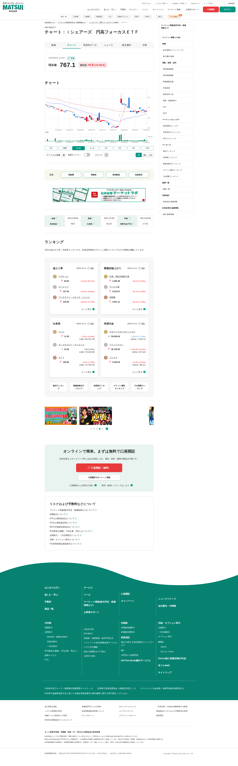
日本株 (76, 16)
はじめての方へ (93, 9)
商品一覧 (64, 16)
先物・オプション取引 (169, 623)
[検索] (224, 3)
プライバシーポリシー (127, 715)
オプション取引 (165, 636)
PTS (47, 660)
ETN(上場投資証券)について (62, 523)
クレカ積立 (174, 16)
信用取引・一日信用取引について (64, 535)
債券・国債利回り (170, 101)
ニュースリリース (167, 599)
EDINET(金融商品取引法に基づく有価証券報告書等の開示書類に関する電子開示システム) (85, 693)
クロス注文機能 (91, 647)
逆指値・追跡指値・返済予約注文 (99, 638)
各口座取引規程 (51, 707)
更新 (72, 58)
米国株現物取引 (128, 628)
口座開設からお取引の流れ (81, 485)
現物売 (93, 175)
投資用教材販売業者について (93, 711)
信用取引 (49, 632)
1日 (51, 148)
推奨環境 (159, 715)
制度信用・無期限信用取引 (57, 637)
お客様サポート (192, 9)
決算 (145, 45)
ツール (145, 9)
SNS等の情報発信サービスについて (58, 720)
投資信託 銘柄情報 (170, 202)
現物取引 (49, 628)
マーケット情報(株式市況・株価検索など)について (72, 510)
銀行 (159, 16)
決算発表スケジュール (171, 132)
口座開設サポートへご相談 (99, 477)
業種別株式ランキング (171, 164)
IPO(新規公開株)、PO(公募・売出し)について (70, 531)
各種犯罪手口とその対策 (91, 707)
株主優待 (126, 45)
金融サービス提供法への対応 (56, 715)
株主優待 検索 (168, 56)
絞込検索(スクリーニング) (173, 50)
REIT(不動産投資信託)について (63, 527)
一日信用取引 (52, 646)
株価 (53, 45)
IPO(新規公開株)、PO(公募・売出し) (61, 651)
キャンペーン (158, 9)
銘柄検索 (231, 3)
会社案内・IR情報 (178, 3)
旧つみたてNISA (167, 652)
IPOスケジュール (169, 138)
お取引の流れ (90, 656)
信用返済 (138, 175)
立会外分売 (89, 629)
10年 (147, 148)
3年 (120, 148)
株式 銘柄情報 (168, 214)
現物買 (71, 175)
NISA (136, 16)
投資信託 (99, 16)
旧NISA (163, 647)
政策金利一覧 (168, 94)
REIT (165, 113)
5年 (133, 148)
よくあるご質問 (160, 3)
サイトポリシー (88, 715)
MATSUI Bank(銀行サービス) (135, 660)
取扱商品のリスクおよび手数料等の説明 (171, 711)
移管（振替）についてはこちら (115, 485)
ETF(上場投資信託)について (62, 518)
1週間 (64, 148)
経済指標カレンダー (171, 126)
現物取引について (58, 514)
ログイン (227, 9)
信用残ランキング (170, 157)
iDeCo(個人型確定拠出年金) (172, 658)
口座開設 (211, 9)
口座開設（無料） (101, 467)
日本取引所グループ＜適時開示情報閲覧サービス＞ (67, 688)
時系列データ (90, 45)
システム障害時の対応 (53, 711)
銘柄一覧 (166, 189)
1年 (106, 148)
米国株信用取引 (128, 632)
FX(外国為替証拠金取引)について (64, 544)
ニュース (108, 45)
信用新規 (116, 175)
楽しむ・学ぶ (109, 9)
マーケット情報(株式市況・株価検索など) (173, 26)
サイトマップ (165, 672)
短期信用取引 (52, 642)
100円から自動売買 (129, 655)
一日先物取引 (164, 632)
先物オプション (123, 16)
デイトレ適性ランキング (172, 170)
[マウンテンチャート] (145, 155)
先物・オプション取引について (63, 539)
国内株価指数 (168, 69)
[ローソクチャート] (139, 155)
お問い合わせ (146, 3)
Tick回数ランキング (170, 176)
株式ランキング (169, 151)
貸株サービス (51, 655)
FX (110, 16)
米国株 (87, 16)
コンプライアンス (126, 711)
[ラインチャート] (151, 155)
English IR (194, 3)
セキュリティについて (127, 707)
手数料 (123, 9)
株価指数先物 (168, 82)
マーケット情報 (173, 9)
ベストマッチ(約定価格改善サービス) (100, 643)
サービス (133, 9)
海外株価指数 (168, 75)
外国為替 (166, 88)
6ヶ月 (92, 148)
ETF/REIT (88, 634)
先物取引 (162, 628)
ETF (164, 107)
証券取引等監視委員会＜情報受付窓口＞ (115, 688)
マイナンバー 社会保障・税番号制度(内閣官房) (161, 688)
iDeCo (147, 16)
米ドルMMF (164, 665)
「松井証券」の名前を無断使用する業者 (171, 707)
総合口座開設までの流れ (95, 651)
